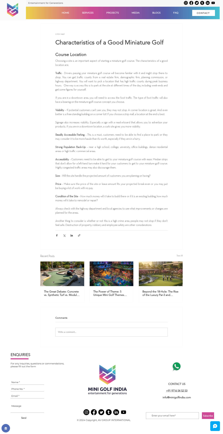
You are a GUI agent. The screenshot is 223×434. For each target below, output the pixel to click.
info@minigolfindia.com (177, 397)
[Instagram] (186, 3)
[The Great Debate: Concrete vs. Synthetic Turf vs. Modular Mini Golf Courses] (62, 273)
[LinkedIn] (208, 3)
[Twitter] (197, 3)
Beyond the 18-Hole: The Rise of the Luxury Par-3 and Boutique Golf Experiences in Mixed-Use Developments (160, 293)
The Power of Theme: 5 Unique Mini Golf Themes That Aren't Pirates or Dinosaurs (108, 293)
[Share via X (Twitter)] (64, 235)
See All (180, 256)
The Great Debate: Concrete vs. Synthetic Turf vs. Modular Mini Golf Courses (61, 293)
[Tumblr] (202, 3)
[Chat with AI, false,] (6, 428)
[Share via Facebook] (56, 235)
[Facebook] (191, 3)
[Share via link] (79, 235)
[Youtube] (213, 3)
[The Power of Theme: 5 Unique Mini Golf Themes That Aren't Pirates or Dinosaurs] (111, 273)
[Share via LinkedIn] (71, 235)
